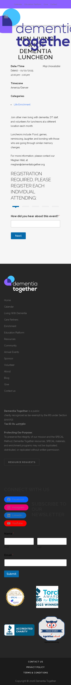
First (6, 547)
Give (46, 4)
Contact (53, 4)
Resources (10, 339)
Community (10, 345)
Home (7, 300)
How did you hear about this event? (35, 216)
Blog (6, 378)
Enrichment (10, 326)
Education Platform (32, 4)
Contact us (10, 391)
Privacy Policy (35, 667)
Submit (11, 573)
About (7, 371)
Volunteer (9, 365)
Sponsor (8, 358)
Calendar (18, 4)
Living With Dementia (15, 313)
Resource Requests (21, 462)
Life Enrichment (22, 104)
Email (8, 555)
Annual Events (11, 352)
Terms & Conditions (35, 673)
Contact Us (35, 662)
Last (39, 547)
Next (18, 235)
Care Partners (11, 319)
